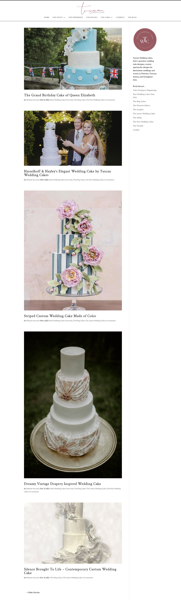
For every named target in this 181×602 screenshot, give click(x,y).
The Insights (138, 109)
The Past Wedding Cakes (95, 100)
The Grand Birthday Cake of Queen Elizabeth (59, 95)
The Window (138, 125)
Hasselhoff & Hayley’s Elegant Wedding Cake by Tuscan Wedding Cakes (67, 173)
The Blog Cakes (80, 100)
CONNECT (120, 17)
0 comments (110, 100)
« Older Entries (33, 592)
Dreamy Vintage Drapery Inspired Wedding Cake (62, 483)
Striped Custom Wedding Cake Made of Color (60, 315)
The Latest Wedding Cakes (95, 320)
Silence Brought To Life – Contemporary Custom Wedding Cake (70, 571)
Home (46, 17)
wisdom (136, 130)
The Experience (75, 17)
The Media (137, 117)
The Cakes (105, 17)
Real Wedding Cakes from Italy (61, 100)
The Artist (57, 17)
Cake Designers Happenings (145, 90)
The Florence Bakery (141, 105)
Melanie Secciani (32, 100)
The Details (92, 17)
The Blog (132, 17)
